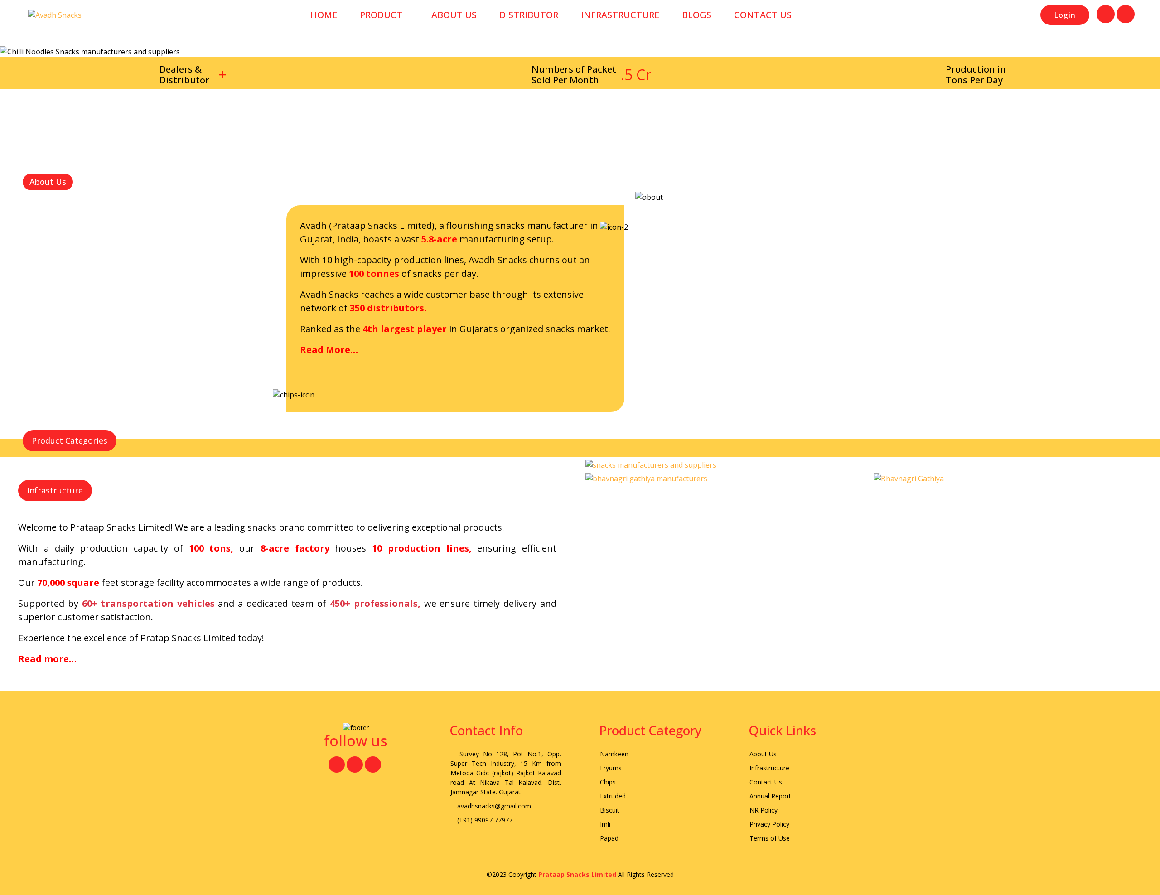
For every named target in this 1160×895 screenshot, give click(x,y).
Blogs (696, 15)
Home (323, 15)
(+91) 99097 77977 (483, 820)
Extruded (613, 796)
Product (381, 15)
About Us (763, 754)
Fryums (611, 768)
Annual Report (770, 796)
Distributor (528, 15)
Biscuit (609, 810)
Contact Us (763, 15)
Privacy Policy (769, 824)
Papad (609, 838)
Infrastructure (620, 15)
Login (1065, 15)
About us (454, 15)
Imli (605, 824)
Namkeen (614, 754)
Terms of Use (769, 838)
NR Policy (763, 810)
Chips (608, 782)
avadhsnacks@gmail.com (493, 806)
